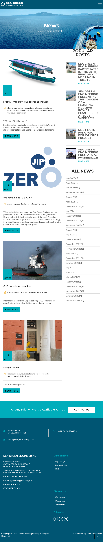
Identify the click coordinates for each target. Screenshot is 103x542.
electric (10, 108)
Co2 (9, 292)
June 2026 (70, 178)
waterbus (11, 113)
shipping (32, 292)
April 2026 (70, 183)
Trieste (27, 376)
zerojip (43, 204)
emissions (15, 292)
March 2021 (71, 277)
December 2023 (73, 220)
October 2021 (72, 263)
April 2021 (70, 272)
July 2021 (70, 267)
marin (9, 204)
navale (35, 108)
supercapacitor (13, 110)
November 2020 (73, 291)
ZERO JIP (18, 214)
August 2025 (71, 197)
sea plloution (41, 374)
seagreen (41, 108)
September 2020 (73, 300)
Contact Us (81, 409)
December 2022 (73, 244)
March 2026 (71, 187)
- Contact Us (59, 504)
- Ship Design (59, 461)
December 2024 (73, 206)
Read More (83, 83)
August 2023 (71, 230)
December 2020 (73, 286)
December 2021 (73, 258)
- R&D (56, 469)
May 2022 (70, 253)
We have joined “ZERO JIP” (18, 197)
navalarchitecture (28, 374)
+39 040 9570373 (18, 476)
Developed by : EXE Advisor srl (87, 533)
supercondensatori (27, 110)
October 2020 (72, 295)
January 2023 (72, 239)
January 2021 (72, 281)
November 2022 (73, 248)
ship (48, 374)
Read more (11, 136)
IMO (26, 292)
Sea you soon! (11, 367)
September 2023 (73, 225)
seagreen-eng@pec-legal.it (19, 480)
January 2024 (72, 215)
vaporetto (50, 110)
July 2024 (70, 211)
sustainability (40, 110)
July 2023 (70, 234)
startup (49, 108)
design (17, 374)
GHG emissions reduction (17, 286)
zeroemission (21, 113)
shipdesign (25, 204)
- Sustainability (60, 465)
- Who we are (59, 497)
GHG (22, 292)
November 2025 (73, 192)
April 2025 (70, 201)
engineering (18, 108)
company (10, 374)
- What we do (59, 501)
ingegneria (28, 108)
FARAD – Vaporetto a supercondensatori (26, 102)
